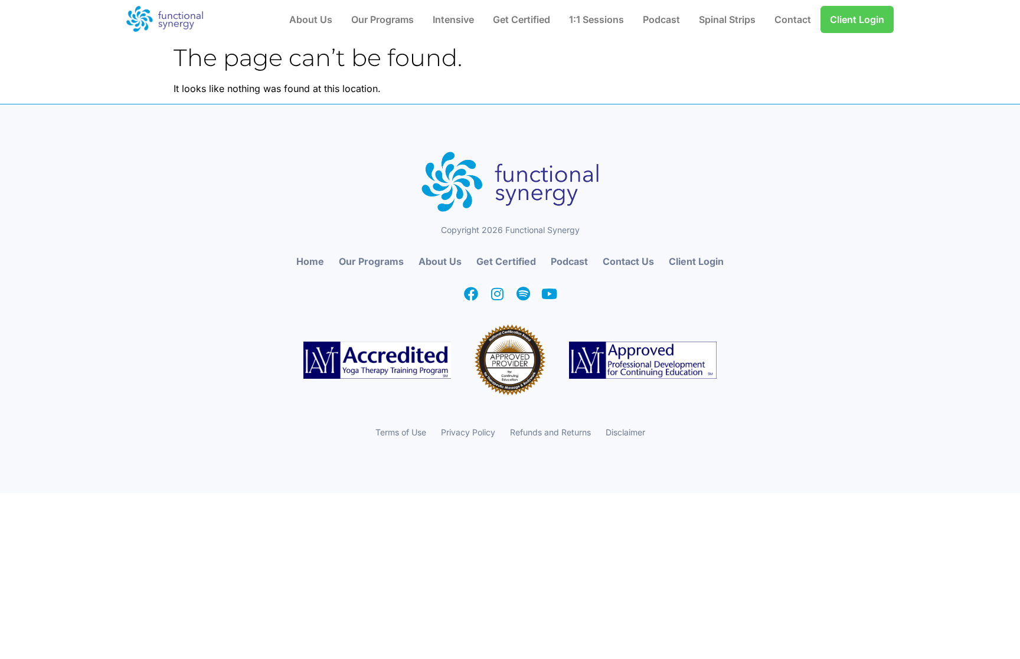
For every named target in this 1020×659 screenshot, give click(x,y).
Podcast (661, 19)
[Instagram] (497, 294)
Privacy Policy (468, 432)
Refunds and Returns (550, 432)
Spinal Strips (727, 19)
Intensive (453, 19)
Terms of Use (400, 432)
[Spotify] (523, 294)
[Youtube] (549, 294)
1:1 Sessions (596, 19)
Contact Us (628, 261)
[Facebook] (471, 294)
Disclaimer (625, 432)
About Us (310, 19)
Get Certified (521, 19)
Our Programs (382, 19)
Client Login (857, 19)
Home (310, 261)
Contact (792, 19)
